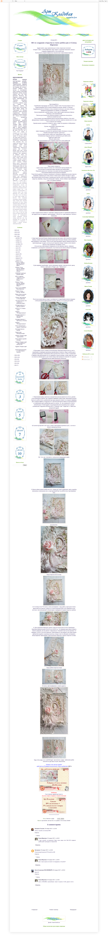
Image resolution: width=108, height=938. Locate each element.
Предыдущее (73, 909)
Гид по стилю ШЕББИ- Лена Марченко (20, 288)
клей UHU (22, 212)
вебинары (25, 209)
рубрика (58, 820)
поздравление (16, 112)
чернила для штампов (17, 223)
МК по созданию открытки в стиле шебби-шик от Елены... (20, 278)
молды (22, 213)
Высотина (15, 197)
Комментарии (86, 359)
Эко (13, 137)
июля (17, 248)
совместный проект (20, 85)
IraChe (22, 154)
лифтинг (19, 213)
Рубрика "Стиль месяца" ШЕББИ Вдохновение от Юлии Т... (19, 283)
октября (18, 242)
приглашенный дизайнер (20, 120)
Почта (25, 157)
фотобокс (25, 222)
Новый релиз (22, 104)
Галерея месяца (17, 125)
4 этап (19, 170)
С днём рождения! (21, 127)
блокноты (19, 207)
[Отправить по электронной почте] (58, 818)
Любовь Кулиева (23, 92)
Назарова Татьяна (39, 828)
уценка (25, 192)
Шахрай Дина (16, 150)
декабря (18, 238)
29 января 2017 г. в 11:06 (51, 828)
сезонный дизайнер (21, 190)
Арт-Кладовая (16, 87)
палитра (25, 124)
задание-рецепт (16, 177)
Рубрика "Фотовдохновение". (20, 312)
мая (17, 252)
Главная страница (53, 909)
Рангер (21, 202)
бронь (22, 207)
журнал (14, 151)
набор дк (22, 166)
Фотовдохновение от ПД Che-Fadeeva (20, 306)
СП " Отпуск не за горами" (20, 115)
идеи (25, 118)
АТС (26, 196)
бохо (26, 174)
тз (25, 190)
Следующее (34, 909)
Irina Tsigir (24, 170)
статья (21, 107)
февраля (18, 258)
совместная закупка (18, 105)
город (14, 210)
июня (17, 250)
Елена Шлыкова (23, 111)
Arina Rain (20, 130)
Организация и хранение (17, 199)
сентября (18, 244)
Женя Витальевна (22, 197)
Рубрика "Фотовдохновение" (20, 323)
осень (16, 130)
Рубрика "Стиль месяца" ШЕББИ (19, 291)
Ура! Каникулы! (19, 143)
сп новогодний (23, 179)
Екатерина (37, 850)
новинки (15, 94)
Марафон (15, 146)
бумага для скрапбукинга (20, 176)
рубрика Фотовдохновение (20, 121)
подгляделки (19, 216)
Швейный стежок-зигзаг (59, 398)
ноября (18, 240)
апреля (18, 254)
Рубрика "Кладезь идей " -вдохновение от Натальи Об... (21, 343)
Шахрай (25, 206)
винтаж (25, 143)
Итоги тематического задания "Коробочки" (21, 326)
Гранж (25, 144)
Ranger (19, 196)
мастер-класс (17, 81)
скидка (25, 169)
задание (24, 79)
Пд (26, 105)
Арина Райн (17, 123)
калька (17, 187)
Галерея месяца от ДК (18, 156)
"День (17, 194)
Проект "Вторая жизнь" (17, 200)
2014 (15, 359)
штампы (24, 82)
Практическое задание (20, 171)
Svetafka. (23, 196)
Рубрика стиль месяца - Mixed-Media (20, 183)
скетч (19, 94)
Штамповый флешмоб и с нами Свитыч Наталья (20, 351)
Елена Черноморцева (18, 98)
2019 (15, 232)
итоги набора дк (22, 131)
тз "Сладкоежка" (22, 220)
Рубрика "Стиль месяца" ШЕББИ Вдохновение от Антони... (19, 269)
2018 (15, 234)
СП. (26, 203)
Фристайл (15, 173)
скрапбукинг (24, 153)
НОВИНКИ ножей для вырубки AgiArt (20, 274)
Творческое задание (20, 206)
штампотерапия (23, 140)
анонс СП (15, 207)
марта (17, 256)
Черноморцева (16, 166)
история (25, 210)
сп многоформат (22, 90)
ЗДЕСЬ (70, 766)
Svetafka (25, 97)
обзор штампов (16, 91)
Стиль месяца (16, 128)
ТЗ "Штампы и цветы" (22, 136)
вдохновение (44, 820)
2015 (15, 357)
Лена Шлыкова (16, 141)
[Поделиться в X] (60, 818)
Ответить (37, 832)
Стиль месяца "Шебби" (65, 820)
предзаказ (21, 187)
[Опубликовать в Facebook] (62, 818)
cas (26, 154)
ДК (20, 87)
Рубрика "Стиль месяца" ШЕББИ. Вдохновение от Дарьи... (20, 263)
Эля (22, 94)
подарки (21, 167)
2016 (15, 355)
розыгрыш (15, 118)
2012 (15, 363)
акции (16, 137)
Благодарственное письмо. (19, 329)
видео (21, 128)
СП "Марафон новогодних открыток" (20, 100)
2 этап (22, 194)
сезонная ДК (24, 219)
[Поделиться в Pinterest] (63, 818)
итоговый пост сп (17, 133)
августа (18, 246)
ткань (22, 192)
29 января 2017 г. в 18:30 (53, 859)
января (17, 260)
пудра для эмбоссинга (22, 151)
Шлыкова (25, 173)
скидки (20, 144)
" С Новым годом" (22, 180)
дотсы (17, 210)
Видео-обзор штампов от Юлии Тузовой (20, 295)
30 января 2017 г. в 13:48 (53, 879)
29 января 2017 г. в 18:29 (53, 838)
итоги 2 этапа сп (16, 212)
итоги (15, 79)
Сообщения (86, 356)
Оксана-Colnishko (22, 114)
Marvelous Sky (23, 95)
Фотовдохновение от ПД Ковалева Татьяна (20, 316)
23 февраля (16, 154)
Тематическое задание (20, 84)
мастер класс (51, 820)
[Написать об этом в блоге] (59, 818)
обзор (17, 179)
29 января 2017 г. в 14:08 (47, 850)
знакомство (21, 210)
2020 (15, 230)
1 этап (19, 194)
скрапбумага (15, 220)
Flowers (16, 196)
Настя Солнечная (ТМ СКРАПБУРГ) (44, 870)
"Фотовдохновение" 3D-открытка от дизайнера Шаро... (21, 302)
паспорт (14, 216)
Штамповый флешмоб (18, 174)
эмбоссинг (15, 180)
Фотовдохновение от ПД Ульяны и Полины (21, 320)
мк (55, 820)
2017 (15, 236)
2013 (15, 361)
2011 (15, 365)
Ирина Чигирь (20, 108)
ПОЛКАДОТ (24, 199)
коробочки (15, 144)
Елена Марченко (47, 49)
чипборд (15, 170)
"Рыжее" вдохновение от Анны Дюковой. (20, 298)
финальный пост (16, 193)
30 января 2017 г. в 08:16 (59, 870)
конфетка (21, 102)
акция (19, 137)
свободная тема (17, 153)
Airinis (14, 85)
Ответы (38, 835)
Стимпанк (19, 161)
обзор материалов (20, 117)
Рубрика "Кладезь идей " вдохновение (21, 336)
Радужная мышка (17, 97)
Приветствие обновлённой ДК (19, 333)
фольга (22, 193)
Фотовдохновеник (16, 184)
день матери (23, 150)
